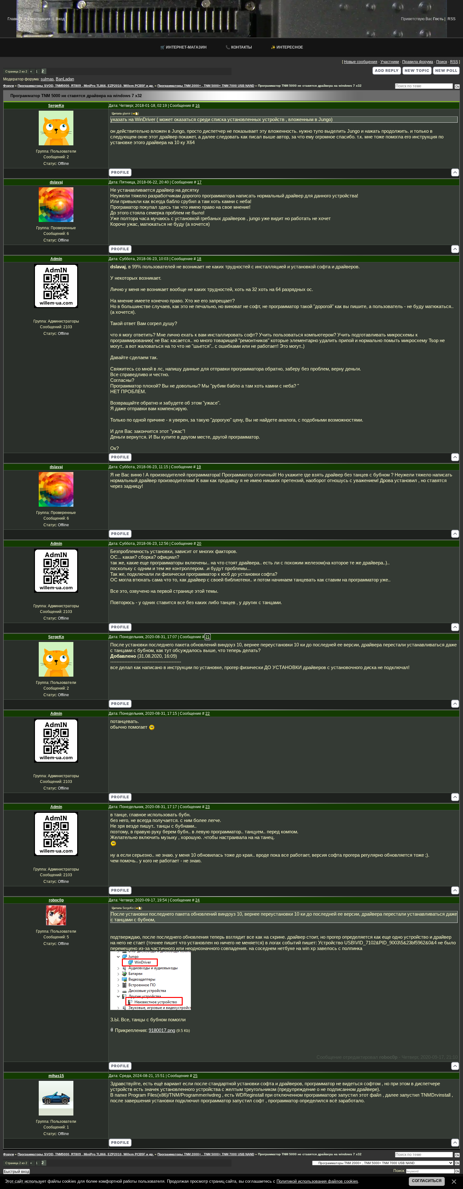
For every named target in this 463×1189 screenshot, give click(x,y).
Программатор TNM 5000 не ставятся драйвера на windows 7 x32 (310, 85)
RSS (451, 19)
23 (207, 807)
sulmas (47, 79)
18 (199, 259)
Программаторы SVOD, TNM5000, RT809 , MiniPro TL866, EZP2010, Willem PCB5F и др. (86, 85)
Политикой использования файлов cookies (317, 1181)
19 (199, 467)
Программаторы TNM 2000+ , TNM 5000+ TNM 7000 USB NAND (205, 85)
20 (199, 543)
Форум (8, 85)
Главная (15, 19)
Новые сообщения (360, 62)
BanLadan (65, 79)
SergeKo (56, 105)
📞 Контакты (239, 47)
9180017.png (162, 1030)
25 (195, 1076)
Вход (60, 19)
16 (197, 105)
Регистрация (39, 19)
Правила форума (417, 62)
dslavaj (56, 182)
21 (207, 637)
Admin (56, 259)
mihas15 (56, 1076)
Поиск (441, 62)
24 (197, 900)
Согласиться (427, 1181)
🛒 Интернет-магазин (183, 47)
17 (199, 182)
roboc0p (56, 900)
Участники (389, 62)
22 (207, 713)
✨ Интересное (287, 47)
